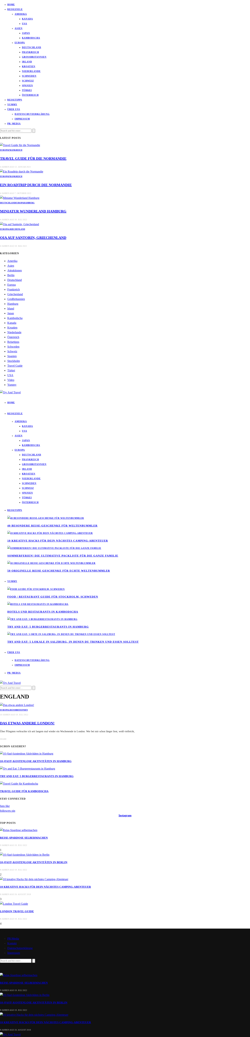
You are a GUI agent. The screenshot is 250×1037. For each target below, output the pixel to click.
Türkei (27, 90)
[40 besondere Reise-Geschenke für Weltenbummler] (45, 518)
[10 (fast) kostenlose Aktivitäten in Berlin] (24, 854)
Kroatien (28, 66)
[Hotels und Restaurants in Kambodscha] (37, 604)
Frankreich (30, 52)
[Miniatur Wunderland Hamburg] (19, 197)
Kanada (27, 19)
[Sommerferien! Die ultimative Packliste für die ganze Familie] (54, 548)
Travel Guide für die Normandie (33, 158)
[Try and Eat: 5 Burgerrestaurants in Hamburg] (42, 619)
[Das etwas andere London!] (17, 705)
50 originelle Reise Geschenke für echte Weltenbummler (58, 570)
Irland (27, 61)
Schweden (29, 76)
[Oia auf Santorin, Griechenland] (19, 224)
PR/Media (13, 938)
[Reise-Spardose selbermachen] (18, 830)
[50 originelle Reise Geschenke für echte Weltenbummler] (51, 563)
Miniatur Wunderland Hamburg (33, 211)
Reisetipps (14, 100)
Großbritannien (34, 57)
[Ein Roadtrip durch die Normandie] (21, 171)
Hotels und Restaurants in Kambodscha (42, 611)
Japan (26, 33)
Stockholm (13, 360)
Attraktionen (14, 270)
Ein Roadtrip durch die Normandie (36, 185)
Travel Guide (15, 365)
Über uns (13, 109)
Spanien (27, 85)
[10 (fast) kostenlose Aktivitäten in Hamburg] (26, 753)
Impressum (22, 119)
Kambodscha (31, 38)
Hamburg (29, 203)
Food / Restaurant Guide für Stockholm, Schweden (52, 596)
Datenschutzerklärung (32, 114)
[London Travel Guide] (14, 903)
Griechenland (16, 229)
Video (10, 380)
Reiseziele (15, 9)
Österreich (30, 95)
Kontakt (12, 943)
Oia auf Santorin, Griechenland (33, 238)
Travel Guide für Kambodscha (24, 791)
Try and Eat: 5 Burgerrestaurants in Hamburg (48, 626)
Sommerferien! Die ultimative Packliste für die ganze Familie (62, 555)
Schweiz (28, 80)
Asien (19, 28)
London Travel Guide (17, 911)
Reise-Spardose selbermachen (24, 837)
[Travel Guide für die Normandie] (20, 145)
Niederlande (31, 71)
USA (24, 23)
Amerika (21, 14)
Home (11, 4)
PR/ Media (14, 123)
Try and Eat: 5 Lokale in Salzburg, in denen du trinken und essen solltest (73, 641)
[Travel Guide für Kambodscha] (19, 783)
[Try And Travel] (10, 1034)
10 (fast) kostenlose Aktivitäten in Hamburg (36, 761)
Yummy (12, 104)
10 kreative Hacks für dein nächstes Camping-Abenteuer (57, 540)
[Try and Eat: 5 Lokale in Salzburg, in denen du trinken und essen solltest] (61, 634)
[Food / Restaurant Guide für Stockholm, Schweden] (36, 589)
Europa (20, 42)
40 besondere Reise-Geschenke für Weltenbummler (52, 525)
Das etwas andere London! (27, 723)
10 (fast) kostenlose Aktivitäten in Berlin (33, 862)
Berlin (10, 275)
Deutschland (31, 47)
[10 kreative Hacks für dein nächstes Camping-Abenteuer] (50, 533)
